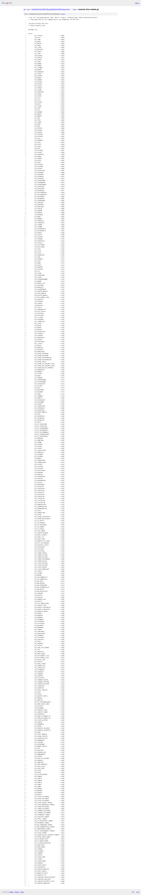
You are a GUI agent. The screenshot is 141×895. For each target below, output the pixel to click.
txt (133, 892)
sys (28, 9)
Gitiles (11, 892)
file (62, 14)
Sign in (137, 3)
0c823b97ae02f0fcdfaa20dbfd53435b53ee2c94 (50, 9)
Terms (22, 892)
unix (74, 9)
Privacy (17, 892)
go (25, 9)
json (137, 892)
